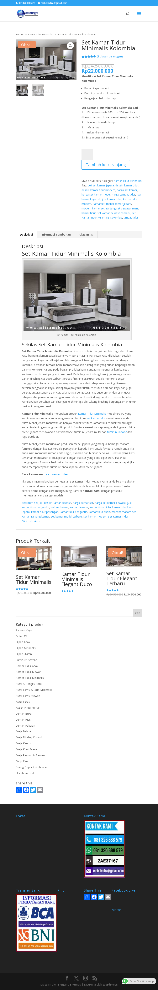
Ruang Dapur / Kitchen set (32, 767)
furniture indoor (117, 432)
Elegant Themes (69, 984)
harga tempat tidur (123, 194)
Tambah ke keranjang (106, 164)
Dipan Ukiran (24, 654)
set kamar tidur (96, 418)
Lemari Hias (23, 719)
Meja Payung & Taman (30, 755)
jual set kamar (59, 507)
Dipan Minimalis (26, 648)
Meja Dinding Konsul (29, 737)
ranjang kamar (40, 516)
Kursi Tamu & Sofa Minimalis (34, 690)
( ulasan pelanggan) (110, 56)
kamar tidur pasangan (44, 512)
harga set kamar (127, 190)
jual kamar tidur (112, 199)
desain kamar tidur (127, 185)
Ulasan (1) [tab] (86, 234)
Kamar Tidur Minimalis (40, 34)
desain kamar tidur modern (98, 190)
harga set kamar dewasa (110, 503)
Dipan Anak (23, 642)
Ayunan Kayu (24, 630)
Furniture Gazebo (26, 660)
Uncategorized (25, 773)
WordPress (110, 984)
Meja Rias (22, 761)
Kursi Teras (23, 701)
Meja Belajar (24, 731)
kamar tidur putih (99, 512)
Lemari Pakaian (25, 725)
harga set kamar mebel (96, 194)
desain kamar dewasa (57, 503)
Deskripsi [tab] (26, 234)
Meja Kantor (23, 743)
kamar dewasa (79, 507)
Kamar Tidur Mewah (28, 672)
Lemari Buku (24, 713)
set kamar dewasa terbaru (113, 213)
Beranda (21, 34)
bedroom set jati (32, 503)
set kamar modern (95, 516)
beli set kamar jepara (101, 185)
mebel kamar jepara (118, 204)
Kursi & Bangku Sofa (29, 684)
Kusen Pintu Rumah (28, 707)
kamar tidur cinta (100, 507)
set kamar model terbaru (66, 516)
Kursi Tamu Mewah (28, 696)
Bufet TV (21, 636)
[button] (70, 45)
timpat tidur (131, 217)
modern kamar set (93, 208)
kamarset (99, 204)
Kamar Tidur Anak (27, 666)
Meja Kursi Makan (27, 749)
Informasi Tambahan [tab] (56, 234)
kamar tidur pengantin (73, 512)
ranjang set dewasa (118, 208)
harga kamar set (83, 503)
